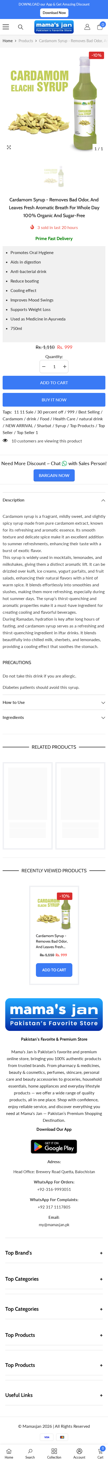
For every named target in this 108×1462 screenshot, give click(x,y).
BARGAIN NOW (54, 475)
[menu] (6, 27)
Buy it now (54, 399)
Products (26, 40)
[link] (27, 825)
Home (8, 40)
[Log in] (87, 27)
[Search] (21, 27)
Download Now (54, 13)
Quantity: (54, 356)
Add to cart (54, 382)
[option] (54, 102)
